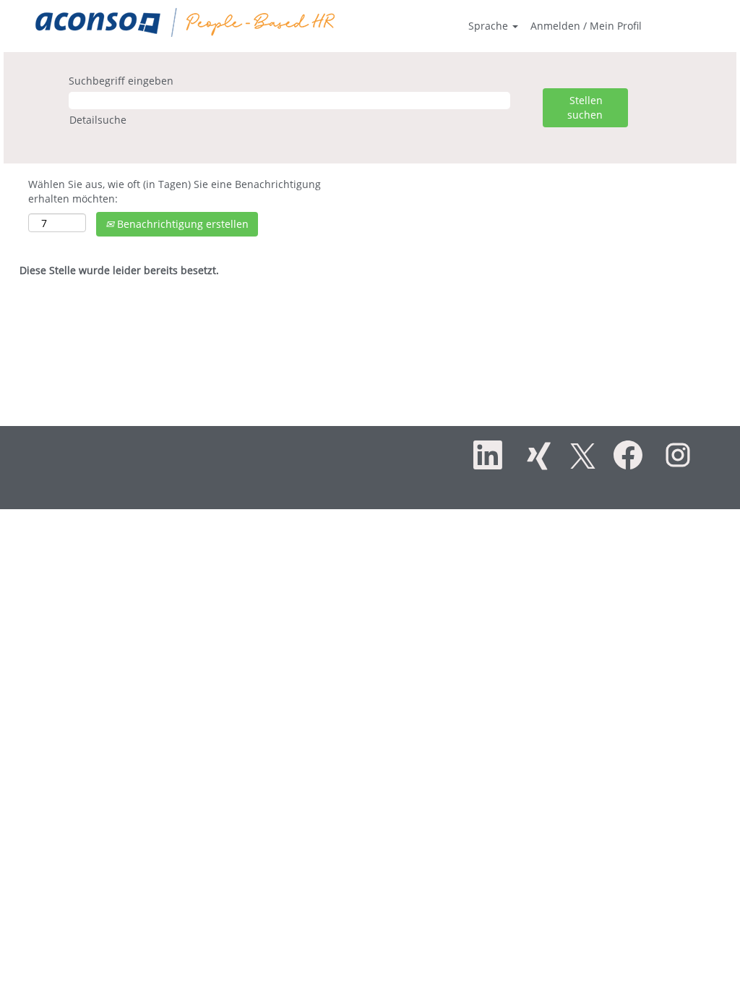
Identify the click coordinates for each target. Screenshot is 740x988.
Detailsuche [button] (97, 120)
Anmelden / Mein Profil (586, 26)
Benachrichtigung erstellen (181, 224)
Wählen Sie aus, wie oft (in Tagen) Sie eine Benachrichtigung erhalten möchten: (174, 191)
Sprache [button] (489, 26)
